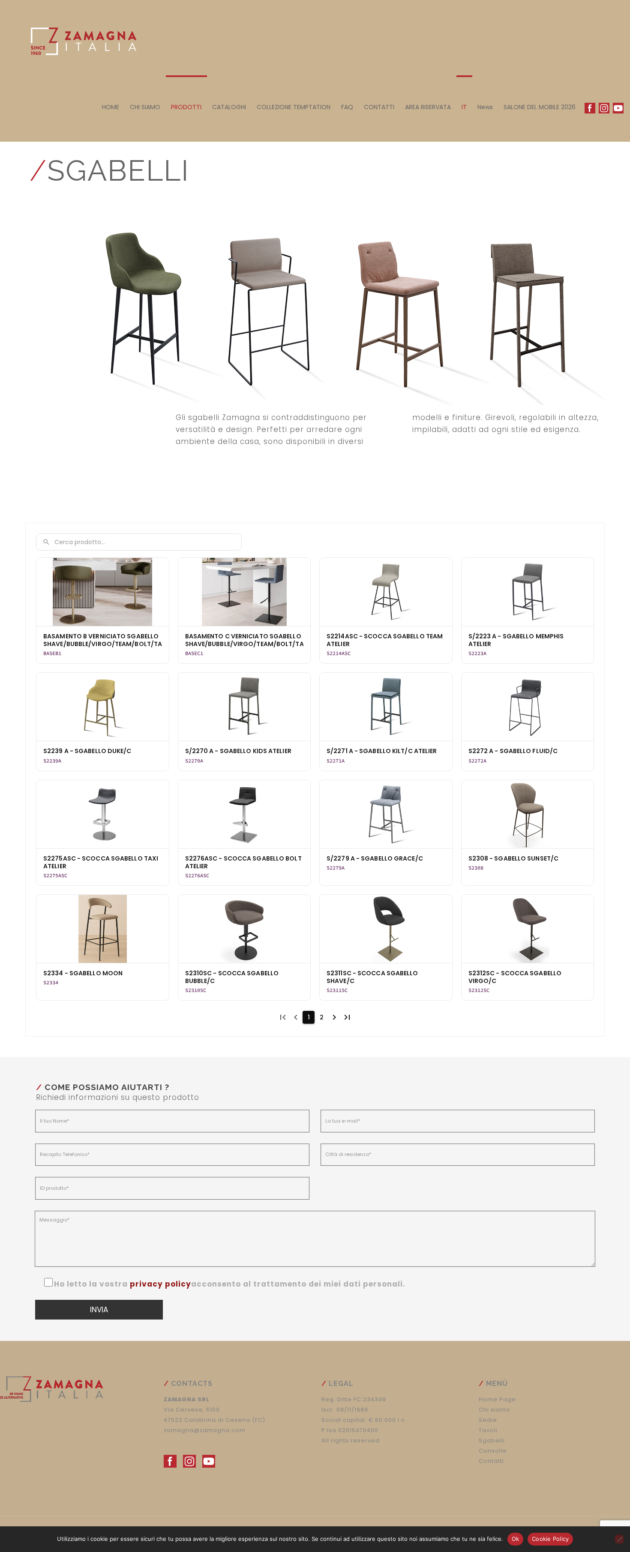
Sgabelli (492, 1440)
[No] (619, 1539)
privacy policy (160, 1284)
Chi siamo (494, 1409)
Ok (515, 1538)
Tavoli (488, 1430)
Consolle (493, 1450)
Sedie (488, 1420)
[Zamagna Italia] (79, 38)
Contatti (491, 1461)
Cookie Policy (550, 1538)
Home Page (497, 1399)
